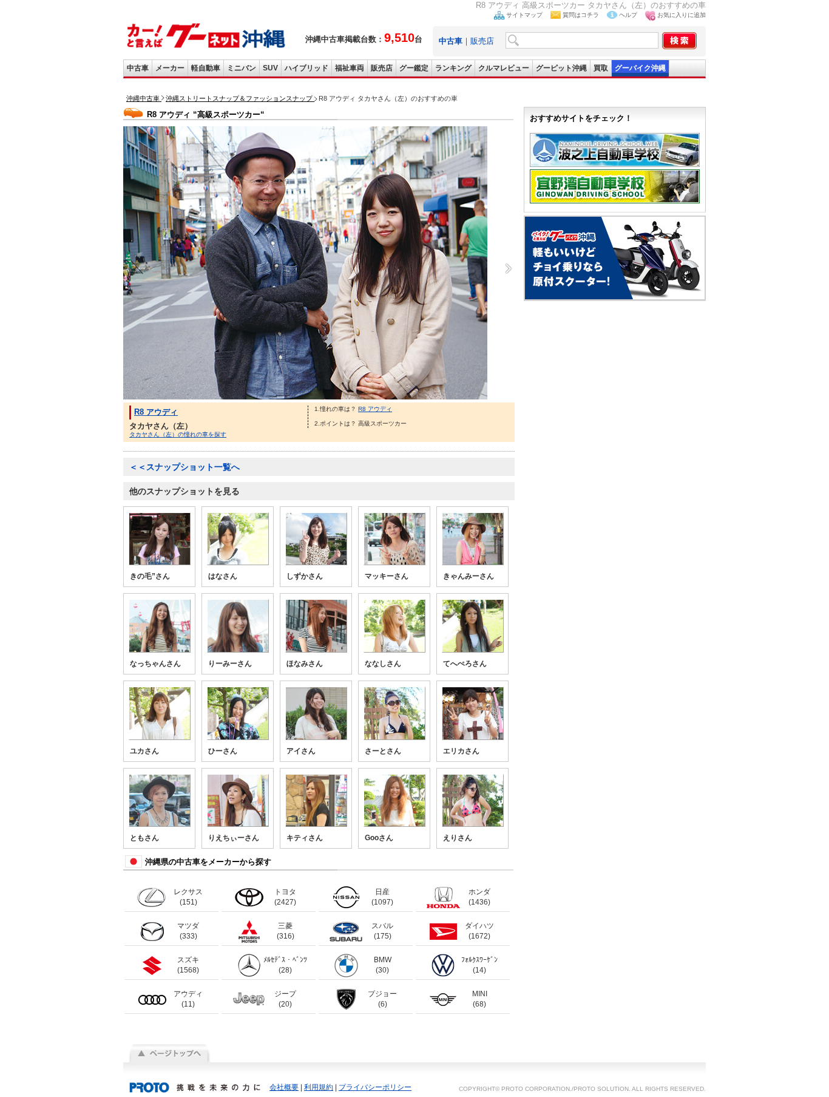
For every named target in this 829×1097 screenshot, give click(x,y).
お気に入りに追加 (681, 15)
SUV (270, 68)
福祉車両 (349, 68)
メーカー (169, 68)
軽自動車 (205, 68)
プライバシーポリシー (375, 1087)
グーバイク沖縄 (640, 68)
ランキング (453, 68)
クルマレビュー (503, 68)
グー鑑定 (413, 68)
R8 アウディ (156, 411)
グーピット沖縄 (561, 68)
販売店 (482, 41)
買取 (601, 68)
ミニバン (241, 68)
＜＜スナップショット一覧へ (184, 467)
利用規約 (318, 1087)
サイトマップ (524, 15)
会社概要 (284, 1087)
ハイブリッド (306, 68)
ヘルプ (628, 15)
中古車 (138, 68)
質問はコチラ (581, 15)
